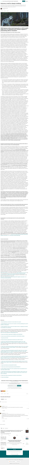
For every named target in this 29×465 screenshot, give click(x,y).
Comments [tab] (2, 399)
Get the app (18, 461)
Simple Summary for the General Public (6, 433)
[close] (21, 437)
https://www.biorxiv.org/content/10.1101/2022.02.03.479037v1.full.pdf (12, 339)
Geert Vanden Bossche (5, 8)
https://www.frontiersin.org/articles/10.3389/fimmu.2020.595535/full (11, 334)
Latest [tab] (3, 428)
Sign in (27, 1)
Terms (17, 459)
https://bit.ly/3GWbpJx (5, 377)
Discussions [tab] (6, 428)
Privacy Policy (20, 388)
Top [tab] (1, 428)
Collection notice (21, 459)
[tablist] (4, 399)
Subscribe (24, 1)
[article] (14, 433)
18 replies (4, 410)
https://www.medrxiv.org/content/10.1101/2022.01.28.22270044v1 (12, 375)
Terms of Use (18, 387)
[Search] (27, 428)
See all (2, 448)
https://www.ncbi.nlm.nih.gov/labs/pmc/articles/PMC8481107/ (11, 366)
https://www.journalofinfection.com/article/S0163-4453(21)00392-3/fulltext (12, 336)
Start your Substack (12, 461)
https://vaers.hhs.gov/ (4, 272)
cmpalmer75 (3, 413)
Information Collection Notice (14, 388)
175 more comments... (2, 424)
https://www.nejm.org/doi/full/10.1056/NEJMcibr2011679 (9, 332)
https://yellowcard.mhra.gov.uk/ (22, 272)
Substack (11, 463)
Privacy (15, 459)
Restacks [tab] (5, 399)
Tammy (3, 406)
